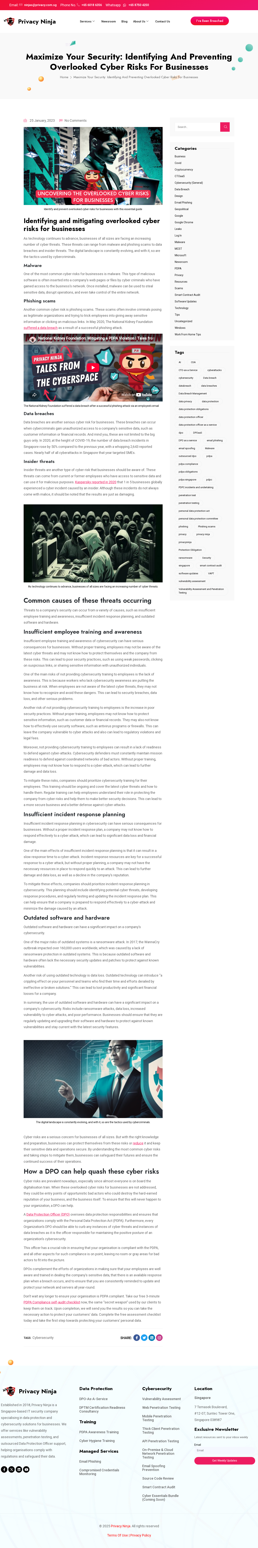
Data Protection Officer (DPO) (48, 1214)
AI (180, 362)
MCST (178, 248)
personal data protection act (194, 510)
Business (180, 156)
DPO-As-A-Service (93, 1399)
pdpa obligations (188, 471)
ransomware (185, 557)
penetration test (187, 495)
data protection (210, 401)
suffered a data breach (41, 328)
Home (64, 77)
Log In (178, 235)
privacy (182, 534)
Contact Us (162, 21)
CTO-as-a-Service (188, 370)
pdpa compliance (188, 464)
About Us (139, 21)
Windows (180, 327)
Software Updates (186, 301)
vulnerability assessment (192, 581)
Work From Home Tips (188, 334)
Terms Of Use (117, 1535)
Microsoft (180, 255)
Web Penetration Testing (161, 1408)
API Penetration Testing (160, 1441)
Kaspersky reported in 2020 (95, 482)
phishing (183, 526)
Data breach (209, 377)
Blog (124, 21)
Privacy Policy (140, 1535)
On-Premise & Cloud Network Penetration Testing (158, 1453)
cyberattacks (214, 370)
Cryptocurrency (184, 169)
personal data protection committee (198, 518)
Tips (177, 314)
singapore (184, 565)
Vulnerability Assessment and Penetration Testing (201, 591)
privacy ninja (203, 534)
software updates (188, 573)
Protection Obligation (190, 549)
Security (206, 557)
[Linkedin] (19, 1469)
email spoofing (187, 448)
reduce (138, 1143)
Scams (179, 288)
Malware (180, 242)
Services (85, 21)
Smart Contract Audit (187, 294)
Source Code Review (158, 1478)
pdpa (209, 456)
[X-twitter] (11, 1469)
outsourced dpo (187, 456)
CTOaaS (180, 176)
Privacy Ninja (37, 21)
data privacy (185, 401)
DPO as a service (188, 440)
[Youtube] (26, 1469)
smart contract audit (211, 565)
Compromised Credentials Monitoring (99, 1472)
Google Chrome (184, 222)
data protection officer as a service (198, 424)
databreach (185, 385)
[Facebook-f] (4, 1469)
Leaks (178, 228)
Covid (178, 162)
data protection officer (191, 417)
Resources (181, 281)
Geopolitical (181, 209)
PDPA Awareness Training (99, 1432)
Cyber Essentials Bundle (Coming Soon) (160, 1497)
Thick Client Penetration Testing (160, 1430)
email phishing (215, 440)
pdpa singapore (187, 479)
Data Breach (182, 189)
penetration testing (189, 503)
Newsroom (108, 21)
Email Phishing (183, 202)
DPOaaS (197, 432)
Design (179, 195)
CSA (193, 362)
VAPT (211, 573)
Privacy (179, 275)
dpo (181, 432)
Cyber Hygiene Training (97, 1441)
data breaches (209, 385)
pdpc (209, 479)
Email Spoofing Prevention (153, 1468)
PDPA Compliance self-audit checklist (52, 1302)
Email (197, 1444)
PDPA (178, 268)
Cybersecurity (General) (189, 182)
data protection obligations (194, 409)
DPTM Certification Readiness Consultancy (102, 1409)
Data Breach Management (193, 393)
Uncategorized (183, 321)
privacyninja (185, 542)
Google (179, 215)
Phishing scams (206, 526)
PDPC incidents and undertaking (196, 487)
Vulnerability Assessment (161, 1399)
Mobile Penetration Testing (156, 1418)
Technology (181, 308)
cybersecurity (43, 1338)
